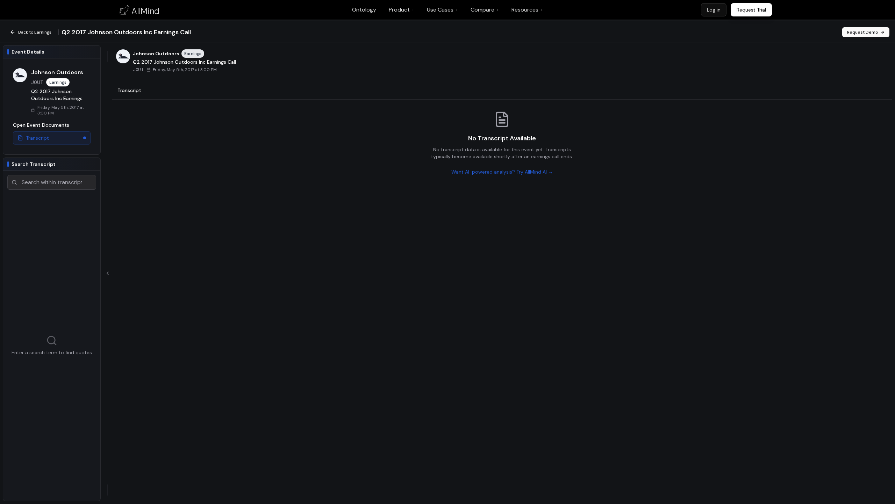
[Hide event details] (107, 273)
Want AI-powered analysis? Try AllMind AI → (502, 172)
